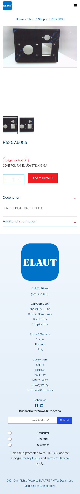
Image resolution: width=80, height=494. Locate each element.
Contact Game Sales (40, 314)
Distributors (40, 319)
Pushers (40, 344)
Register (40, 369)
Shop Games (40, 324)
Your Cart (40, 374)
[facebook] (37, 406)
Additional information (19, 221)
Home (20, 19)
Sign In (40, 364)
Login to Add (14, 160)
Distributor (43, 433)
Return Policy (40, 379)
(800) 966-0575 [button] (40, 294)
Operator (43, 438)
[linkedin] (42, 406)
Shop (31, 19)
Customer (43, 444)
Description (11, 197)
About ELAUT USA (40, 308)
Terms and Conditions (40, 390)
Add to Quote (41, 178)
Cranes (40, 339)
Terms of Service (58, 458)
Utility (40, 349)
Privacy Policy (40, 385)
